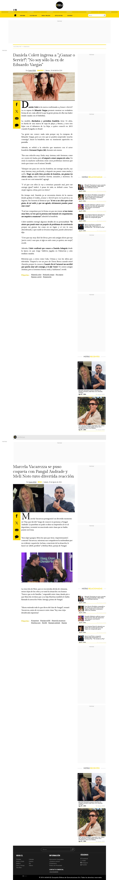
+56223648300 (53, 872)
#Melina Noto (36, 623)
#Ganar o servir (36, 277)
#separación (47, 277)
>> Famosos (25, 46)
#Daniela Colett (36, 275)
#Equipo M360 (45, 621)
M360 (40, 482)
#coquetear (35, 621)
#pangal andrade (54, 623)
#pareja (64, 623)
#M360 (44, 623)
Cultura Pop (17, 46)
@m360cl (40, 70)
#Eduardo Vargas (48, 275)
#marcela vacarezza (58, 621)
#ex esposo (59, 275)
